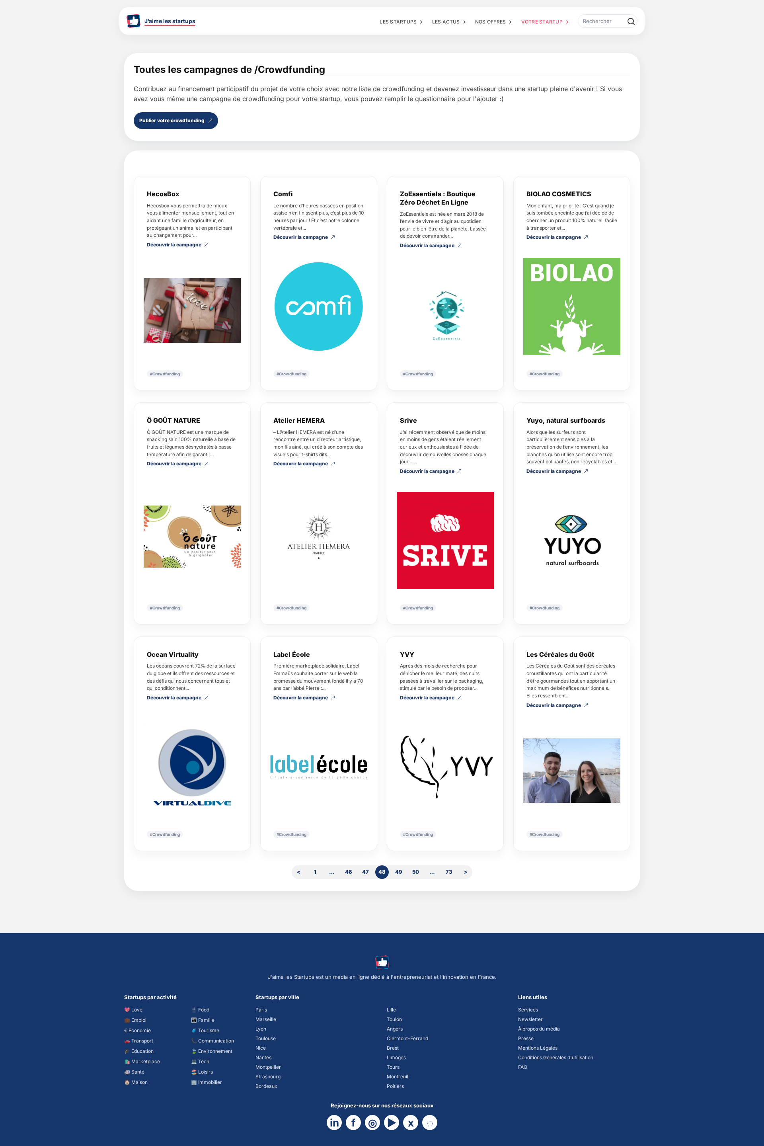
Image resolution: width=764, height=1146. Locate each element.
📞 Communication (212, 1041)
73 (449, 872)
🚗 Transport (138, 1041)
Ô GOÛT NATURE (173, 420)
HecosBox (163, 194)
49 (398, 872)
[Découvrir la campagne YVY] (445, 767)
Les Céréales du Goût (560, 654)
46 (348, 872)
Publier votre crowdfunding (172, 120)
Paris (261, 1010)
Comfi (283, 194)
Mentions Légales (537, 1048)
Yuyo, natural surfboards (565, 420)
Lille (391, 1010)
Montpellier (268, 1067)
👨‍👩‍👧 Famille (202, 1020)
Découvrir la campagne (174, 245)
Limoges (396, 1057)
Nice (260, 1048)
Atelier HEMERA (299, 420)
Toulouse (265, 1038)
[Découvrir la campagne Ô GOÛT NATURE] (192, 536)
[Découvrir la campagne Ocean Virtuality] (192, 767)
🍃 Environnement (211, 1051)
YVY (407, 654)
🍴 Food (200, 1010)
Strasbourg (268, 1077)
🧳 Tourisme (205, 1030)
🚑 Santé (134, 1072)
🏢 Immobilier (206, 1082)
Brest (393, 1048)
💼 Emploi (135, 1020)
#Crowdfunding (165, 373)
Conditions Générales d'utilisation (555, 1057)
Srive (408, 420)
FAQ (522, 1067)
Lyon (260, 1029)
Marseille (265, 1019)
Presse (526, 1038)
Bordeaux (266, 1086)
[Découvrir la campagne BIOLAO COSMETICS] (572, 306)
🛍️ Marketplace (142, 1061)
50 (415, 872)
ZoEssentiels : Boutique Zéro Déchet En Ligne (438, 198)
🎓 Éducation (139, 1051)
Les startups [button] (398, 22)
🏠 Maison (136, 1082)
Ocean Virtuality (173, 654)
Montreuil (397, 1077)
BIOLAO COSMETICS (558, 194)
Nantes (263, 1057)
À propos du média (539, 1029)
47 (365, 872)
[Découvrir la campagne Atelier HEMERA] (318, 536)
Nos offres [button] (490, 22)
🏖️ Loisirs (202, 1072)
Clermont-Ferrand (407, 1038)
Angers (395, 1029)
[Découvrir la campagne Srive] (445, 540)
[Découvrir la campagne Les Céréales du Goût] (572, 770)
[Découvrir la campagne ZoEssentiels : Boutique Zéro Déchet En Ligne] (445, 310)
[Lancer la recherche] (630, 21)
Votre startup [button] (542, 22)
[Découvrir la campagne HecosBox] (192, 310)
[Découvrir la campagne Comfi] (318, 306)
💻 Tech (200, 1061)
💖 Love (133, 1010)
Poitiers (395, 1086)
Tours (393, 1067)
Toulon (394, 1019)
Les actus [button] (446, 22)
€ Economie (137, 1030)
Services (528, 1010)
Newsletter (530, 1019)
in (334, 1123)
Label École (291, 654)
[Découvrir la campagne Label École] (318, 767)
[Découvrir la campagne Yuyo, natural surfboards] (572, 540)
